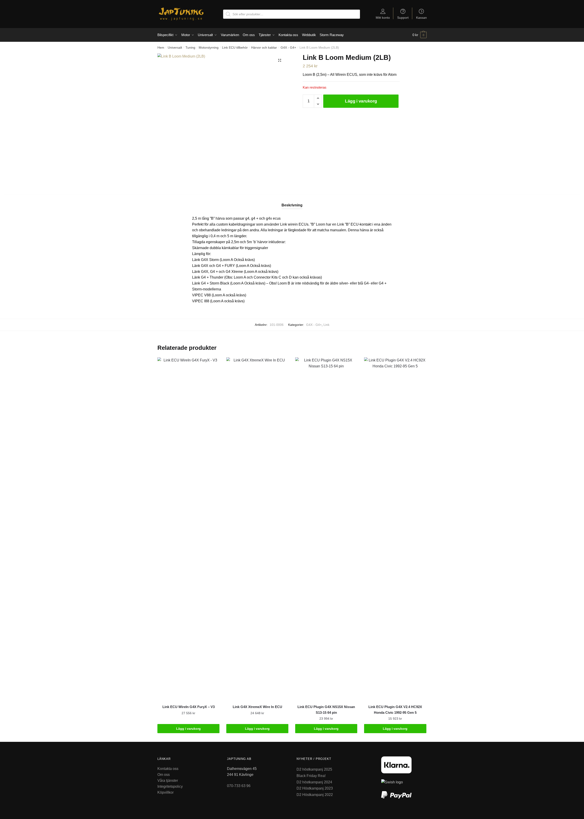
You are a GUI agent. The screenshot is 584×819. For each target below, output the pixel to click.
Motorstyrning (209, 47)
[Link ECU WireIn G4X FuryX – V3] (188, 528)
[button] (279, 60)
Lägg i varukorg (361, 101)
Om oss (163, 775)
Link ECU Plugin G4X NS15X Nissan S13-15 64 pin (326, 709)
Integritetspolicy (170, 786)
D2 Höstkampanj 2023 (315, 788)
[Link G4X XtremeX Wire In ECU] (257, 528)
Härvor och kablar (264, 47)
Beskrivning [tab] (292, 205)
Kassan (421, 17)
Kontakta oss (167, 769)
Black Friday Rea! (311, 776)
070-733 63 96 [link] (238, 786)
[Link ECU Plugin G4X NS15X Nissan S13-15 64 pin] (326, 528)
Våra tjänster (167, 780)
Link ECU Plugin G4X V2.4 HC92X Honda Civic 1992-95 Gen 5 (395, 709)
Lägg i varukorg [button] (188, 728)
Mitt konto (383, 17)
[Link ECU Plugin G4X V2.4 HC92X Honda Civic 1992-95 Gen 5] (395, 528)
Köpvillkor (165, 792)
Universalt (175, 47)
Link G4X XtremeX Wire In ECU (257, 707)
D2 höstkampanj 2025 (314, 769)
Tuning (190, 47)
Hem (160, 47)
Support (403, 17)
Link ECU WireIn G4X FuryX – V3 (188, 707)
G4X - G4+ (288, 47)
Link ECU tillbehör (235, 47)
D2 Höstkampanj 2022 (315, 795)
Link (326, 325)
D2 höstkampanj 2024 (314, 782)
